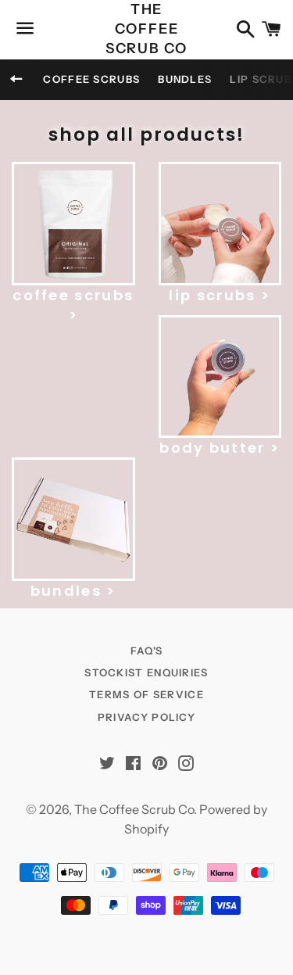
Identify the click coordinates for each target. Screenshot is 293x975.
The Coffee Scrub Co (146, 29)
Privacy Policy (146, 717)
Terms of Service (146, 694)
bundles (185, 79)
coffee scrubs (91, 79)
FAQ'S (146, 650)
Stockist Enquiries (146, 672)
